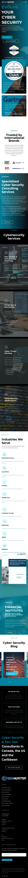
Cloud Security (5, 798)
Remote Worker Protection (7, 803)
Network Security (5, 792)
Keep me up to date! (7, 859)
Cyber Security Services (6, 790)
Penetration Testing (6, 787)
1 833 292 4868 (5, 815)
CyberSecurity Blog (6, 805)
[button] (23, 2)
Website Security (5, 796)
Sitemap (6, 872)
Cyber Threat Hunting (6, 794)
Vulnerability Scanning (6, 801)
